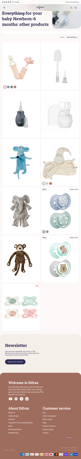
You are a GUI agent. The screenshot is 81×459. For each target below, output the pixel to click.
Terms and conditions (69, 448)
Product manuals (49, 426)
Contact (46, 433)
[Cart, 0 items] (75, 7)
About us (11, 413)
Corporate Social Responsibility (20, 423)
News (10, 426)
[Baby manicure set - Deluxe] (60, 114)
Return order (47, 419)
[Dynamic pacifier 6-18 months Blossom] (60, 210)
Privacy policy (48, 429)
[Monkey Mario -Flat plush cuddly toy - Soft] (21, 259)
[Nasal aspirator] (21, 114)
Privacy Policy (72, 450)
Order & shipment (49, 416)
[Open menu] (4, 7)
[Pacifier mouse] (21, 162)
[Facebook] (21, 399)
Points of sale (13, 416)
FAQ (44, 413)
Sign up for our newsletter (15, 362)
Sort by (62, 37)
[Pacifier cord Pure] (21, 65)
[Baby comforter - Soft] (60, 162)
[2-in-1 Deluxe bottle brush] (60, 65)
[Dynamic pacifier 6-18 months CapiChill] (60, 259)
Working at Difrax (14, 429)
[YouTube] (10, 399)
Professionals (13, 433)
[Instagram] (16, 399)
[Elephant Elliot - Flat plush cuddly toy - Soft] (21, 210)
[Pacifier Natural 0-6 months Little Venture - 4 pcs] (21, 307)
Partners (11, 419)
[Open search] (71, 7)
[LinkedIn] (27, 399)
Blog (44, 423)
